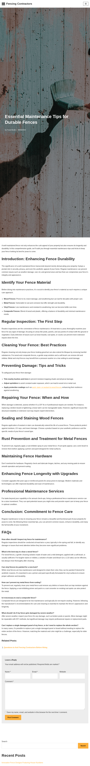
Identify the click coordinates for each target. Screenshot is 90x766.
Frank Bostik (11, 130)
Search (4, 741)
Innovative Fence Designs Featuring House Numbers (22, 763)
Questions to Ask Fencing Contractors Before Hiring (25, 647)
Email (35, 672)
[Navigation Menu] (85, 4)
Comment (9, 681)
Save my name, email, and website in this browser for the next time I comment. (37, 712)
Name (8, 672)
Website (62, 672)
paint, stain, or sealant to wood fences (46, 387)
